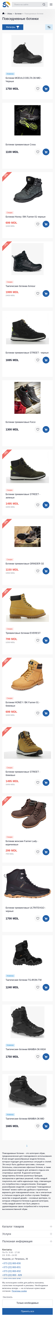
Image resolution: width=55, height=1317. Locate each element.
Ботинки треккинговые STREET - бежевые (23, 773)
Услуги (6, 1233)
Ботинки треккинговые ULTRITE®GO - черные (26, 909)
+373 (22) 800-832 (11, 1271)
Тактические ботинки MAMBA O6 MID (25, 1119)
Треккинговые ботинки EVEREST (23, 633)
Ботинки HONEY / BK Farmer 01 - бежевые (23, 704)
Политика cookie (19, 1291)
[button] (17, 50)
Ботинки (18, 14)
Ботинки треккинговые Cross (21, 144)
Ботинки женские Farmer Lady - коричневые (22, 843)
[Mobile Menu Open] (51, 4)
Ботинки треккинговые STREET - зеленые (23, 496)
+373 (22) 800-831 (11, 1267)
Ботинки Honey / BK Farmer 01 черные (26, 217)
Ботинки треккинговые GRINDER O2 (25, 563)
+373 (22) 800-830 (11, 1263)
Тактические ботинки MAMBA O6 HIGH (26, 1049)
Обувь (9, 14)
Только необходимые (27, 1303)
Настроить (7, 1297)
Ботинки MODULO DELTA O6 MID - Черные (24, 80)
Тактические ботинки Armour (20, 286)
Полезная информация (17, 1241)
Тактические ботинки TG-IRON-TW (24, 980)
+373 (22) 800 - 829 (12, 1275)
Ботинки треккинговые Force (21, 422)
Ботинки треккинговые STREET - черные (27, 353)
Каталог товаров (13, 1226)
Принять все (27, 1311)
